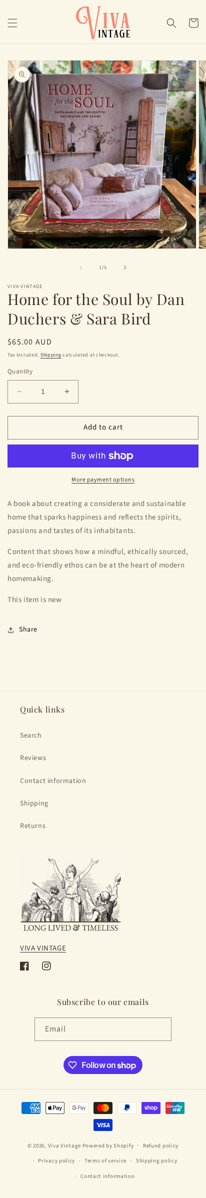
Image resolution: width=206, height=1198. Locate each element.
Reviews (33, 758)
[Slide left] (81, 267)
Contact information (53, 781)
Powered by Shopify (108, 1145)
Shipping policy (157, 1160)
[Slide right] (125, 267)
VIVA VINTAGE (43, 948)
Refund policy (160, 1146)
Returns (33, 826)
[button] (13, 23)
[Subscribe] (160, 1029)
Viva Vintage (64, 1145)
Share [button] (28, 629)
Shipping (51, 355)
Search (31, 735)
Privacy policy (56, 1160)
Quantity (20, 371)
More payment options (103, 480)
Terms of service (105, 1160)
